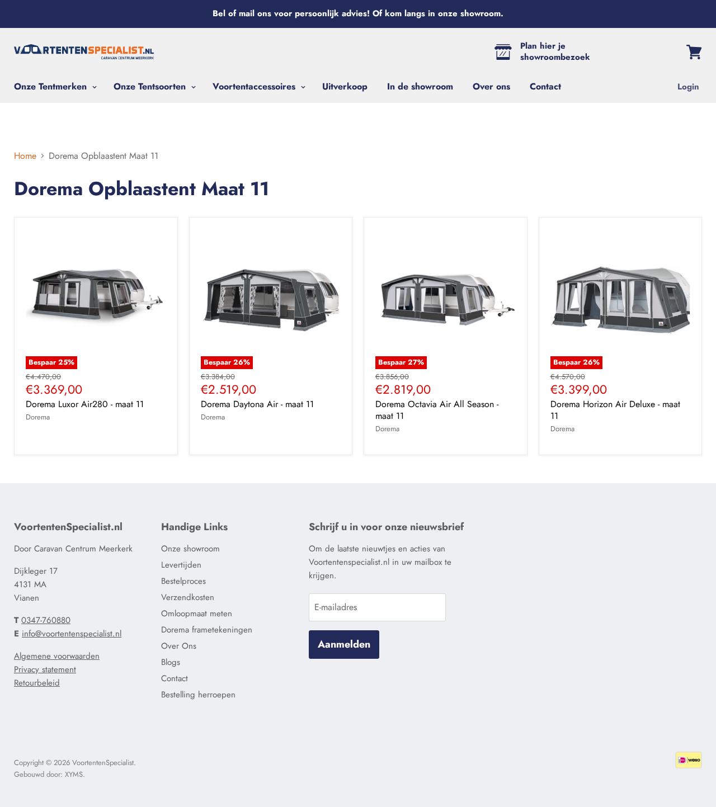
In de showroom (420, 86)
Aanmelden (344, 644)
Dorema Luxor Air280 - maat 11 (85, 404)
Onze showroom (190, 548)
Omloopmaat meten (196, 613)
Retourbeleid (37, 683)
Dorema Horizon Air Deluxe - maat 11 (615, 410)
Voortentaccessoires (255, 86)
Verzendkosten (187, 597)
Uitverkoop (345, 86)
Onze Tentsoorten (151, 86)
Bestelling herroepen (198, 694)
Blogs (170, 662)
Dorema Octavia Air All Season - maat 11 (436, 410)
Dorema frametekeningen (206, 630)
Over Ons (178, 646)
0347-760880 (45, 620)
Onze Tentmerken (52, 86)
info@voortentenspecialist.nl (71, 633)
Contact (545, 86)
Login (688, 87)
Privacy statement (45, 669)
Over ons (491, 86)
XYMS (74, 774)
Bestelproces (183, 581)
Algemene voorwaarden (57, 656)
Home (25, 156)
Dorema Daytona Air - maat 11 (257, 404)
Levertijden (181, 565)
